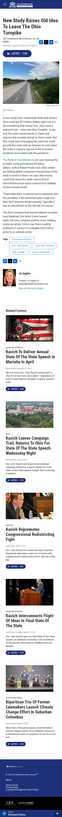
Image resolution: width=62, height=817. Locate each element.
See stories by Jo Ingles (31, 288)
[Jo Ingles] (9, 277)
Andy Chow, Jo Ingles (14, 632)
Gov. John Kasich (20, 245)
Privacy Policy (12, 787)
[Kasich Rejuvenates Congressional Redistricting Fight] (29, 506)
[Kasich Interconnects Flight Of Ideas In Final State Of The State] (29, 592)
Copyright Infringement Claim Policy (22, 790)
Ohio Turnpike (18, 252)
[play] (4, 813)
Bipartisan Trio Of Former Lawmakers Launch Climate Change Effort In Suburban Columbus (29, 709)
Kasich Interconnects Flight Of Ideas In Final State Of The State (29, 620)
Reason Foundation (41, 252)
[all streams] (58, 813)
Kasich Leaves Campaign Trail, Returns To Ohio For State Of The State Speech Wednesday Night (28, 446)
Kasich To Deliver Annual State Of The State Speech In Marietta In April (30, 356)
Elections (9, 525)
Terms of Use (12, 785)
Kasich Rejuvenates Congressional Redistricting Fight (30, 534)
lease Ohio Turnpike (45, 245)
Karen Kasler (11, 368)
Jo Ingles (25, 273)
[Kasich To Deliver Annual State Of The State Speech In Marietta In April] (29, 328)
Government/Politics (21, 239)
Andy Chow (10, 546)
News (8, 434)
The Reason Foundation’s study (20, 159)
